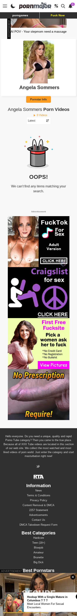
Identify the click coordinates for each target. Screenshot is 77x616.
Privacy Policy (38, 500)
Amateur (38, 552)
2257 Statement (38, 510)
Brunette (38, 557)
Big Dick (38, 562)
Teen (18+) (38, 542)
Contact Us (38, 519)
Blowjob (38, 547)
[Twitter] (38, 466)
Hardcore (38, 537)
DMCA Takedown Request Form (38, 524)
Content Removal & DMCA (38, 505)
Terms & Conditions (38, 495)
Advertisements (38, 514)
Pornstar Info (38, 99)
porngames (20, 15)
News (38, 490)
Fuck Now (58, 15)
